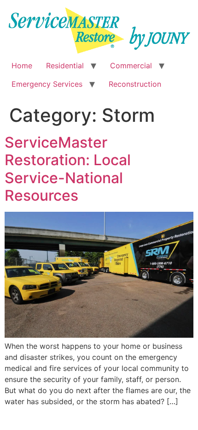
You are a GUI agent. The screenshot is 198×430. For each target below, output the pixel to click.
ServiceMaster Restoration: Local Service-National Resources (68, 168)
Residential (65, 65)
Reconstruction (135, 84)
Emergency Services (47, 84)
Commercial (131, 65)
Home (22, 65)
